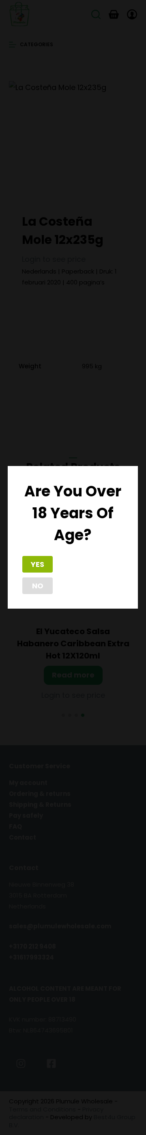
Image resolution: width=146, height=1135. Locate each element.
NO (37, 586)
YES (37, 564)
